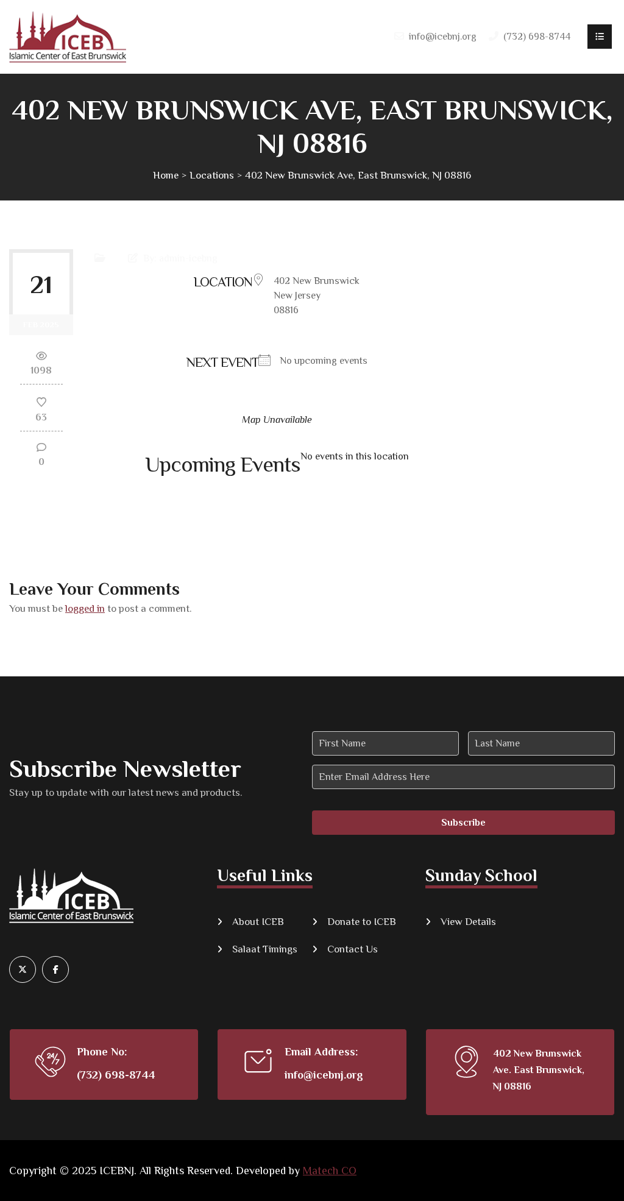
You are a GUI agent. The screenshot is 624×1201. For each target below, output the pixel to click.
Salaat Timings (264, 949)
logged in (85, 608)
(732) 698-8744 (116, 1075)
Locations (212, 175)
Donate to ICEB (361, 921)
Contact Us (352, 949)
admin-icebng (188, 258)
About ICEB (258, 921)
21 (41, 284)
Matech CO (329, 1170)
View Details (468, 921)
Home (166, 175)
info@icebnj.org (443, 36)
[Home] (67, 37)
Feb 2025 (41, 324)
